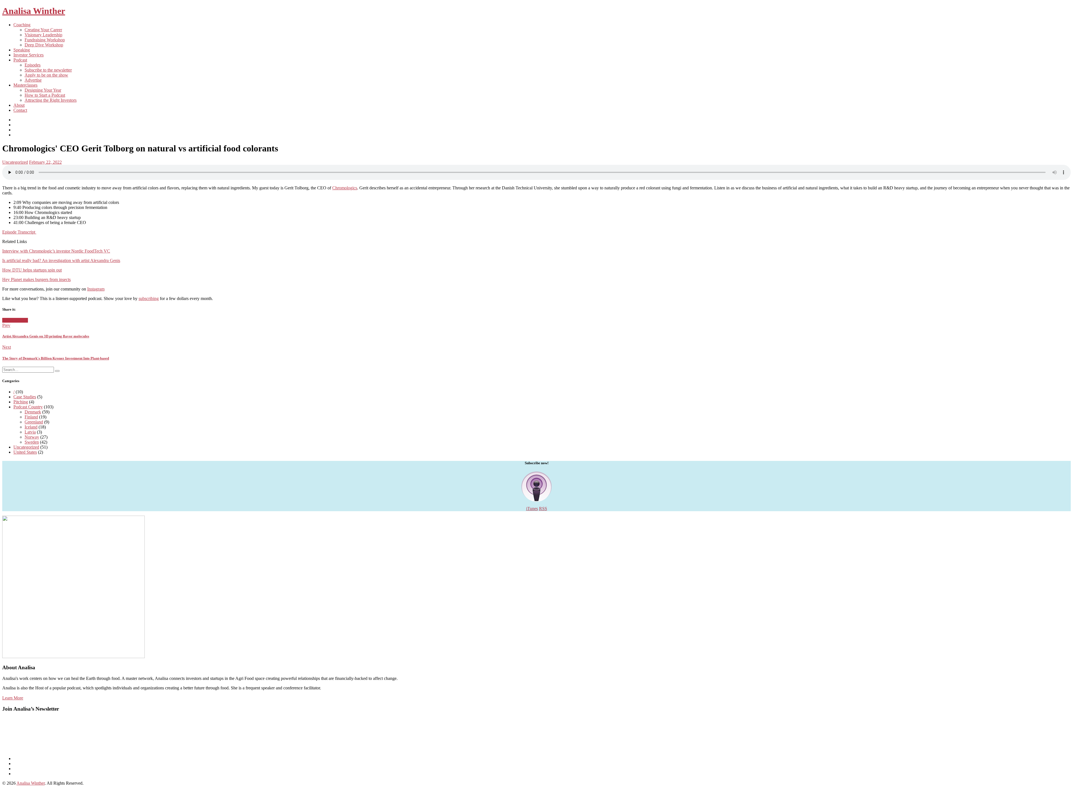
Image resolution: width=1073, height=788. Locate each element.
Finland (31, 417)
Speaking (21, 49)
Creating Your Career (43, 29)
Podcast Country (28, 406)
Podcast (20, 60)
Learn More (12, 698)
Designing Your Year (43, 90)
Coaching (21, 24)
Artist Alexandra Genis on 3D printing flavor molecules (45, 336)
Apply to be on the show (46, 75)
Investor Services (28, 55)
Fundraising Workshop (45, 39)
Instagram (96, 289)
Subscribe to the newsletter (48, 70)
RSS (543, 508)
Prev (6, 325)
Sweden (32, 442)
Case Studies (24, 396)
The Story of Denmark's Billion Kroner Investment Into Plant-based (55, 358)
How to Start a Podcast (45, 95)
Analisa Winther (33, 11)
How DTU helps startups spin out (32, 270)
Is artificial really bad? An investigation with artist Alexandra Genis (61, 260)
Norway (32, 437)
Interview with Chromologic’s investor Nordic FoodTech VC (56, 251)
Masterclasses (25, 85)
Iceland (31, 427)
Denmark (33, 412)
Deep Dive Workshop (44, 44)
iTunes (532, 508)
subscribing (149, 298)
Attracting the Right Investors (51, 100)
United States (25, 452)
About (19, 105)
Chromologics (344, 187)
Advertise (33, 80)
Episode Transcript (19, 232)
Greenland (34, 422)
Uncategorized (15, 162)
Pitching (20, 401)
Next (6, 347)
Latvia (30, 432)
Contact (20, 110)
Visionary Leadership (43, 34)
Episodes (33, 65)
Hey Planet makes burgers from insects (36, 279)
